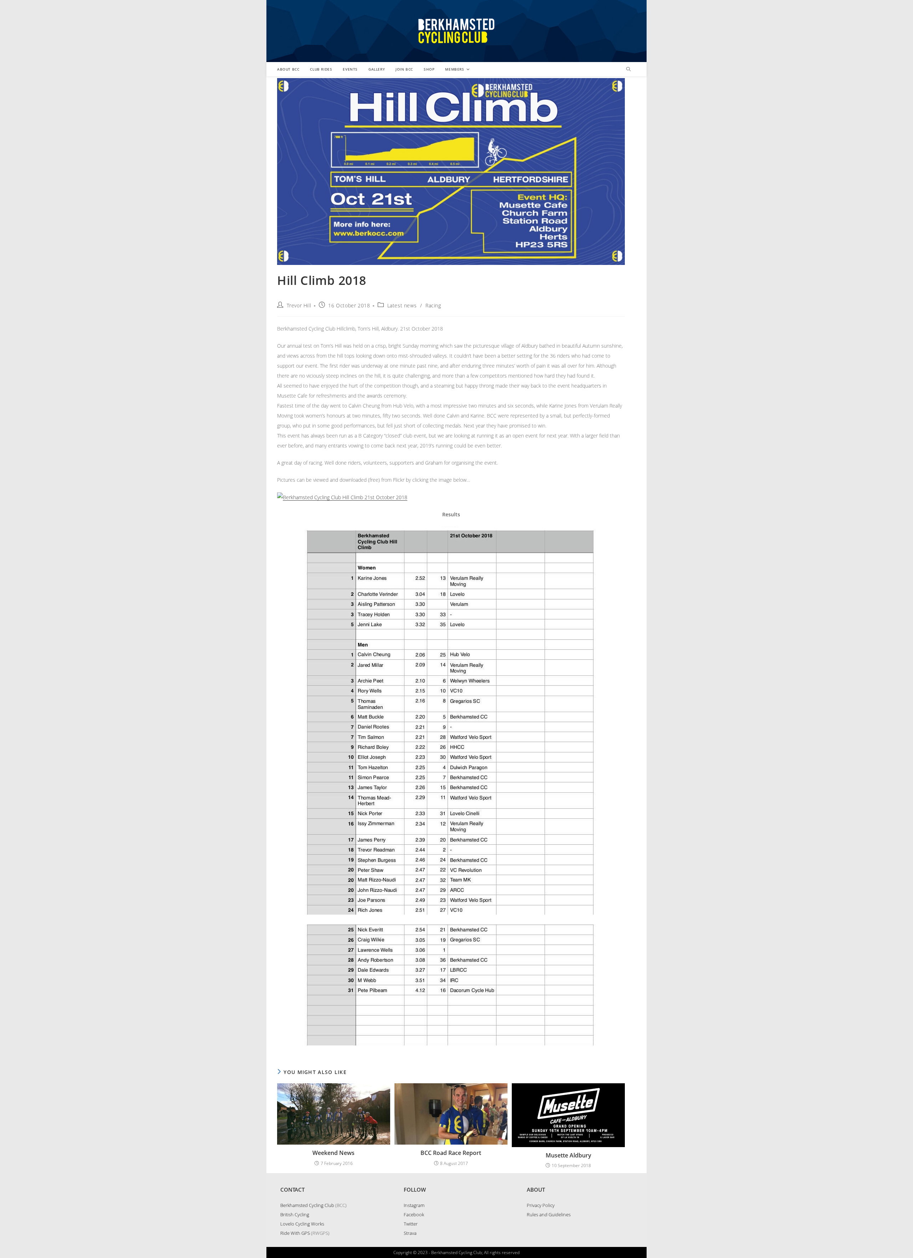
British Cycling (294, 1214)
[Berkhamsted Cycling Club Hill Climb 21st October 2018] (342, 497)
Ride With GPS (295, 1233)
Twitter (411, 1224)
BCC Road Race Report (450, 1153)
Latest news (402, 305)
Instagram (414, 1205)
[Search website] (628, 69)
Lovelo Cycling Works (302, 1224)
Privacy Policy (541, 1205)
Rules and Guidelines (549, 1214)
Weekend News (333, 1153)
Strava (410, 1233)
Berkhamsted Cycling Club (307, 1205)
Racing (433, 305)
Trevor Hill (299, 305)
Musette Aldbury (568, 1155)
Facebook (414, 1214)
